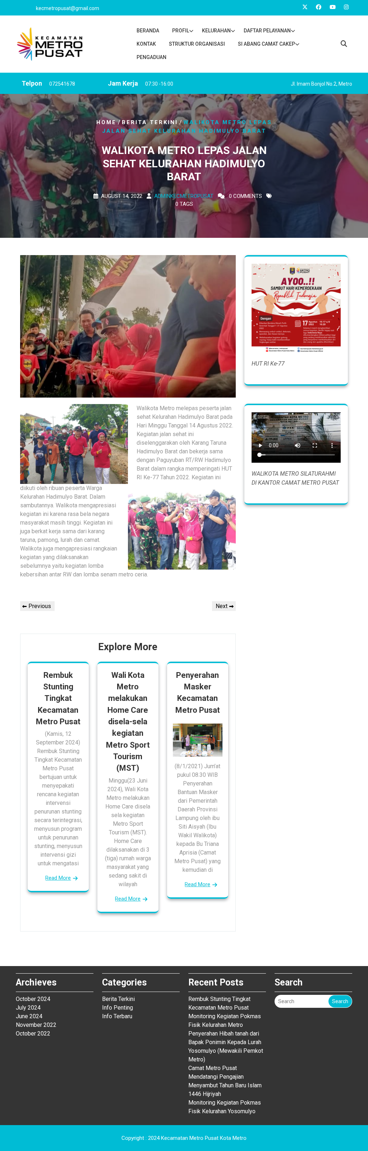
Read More (58, 878)
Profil (180, 30)
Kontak (146, 44)
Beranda (148, 30)
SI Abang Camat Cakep (266, 44)
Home (106, 122)
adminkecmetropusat (183, 195)
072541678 (62, 84)
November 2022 (36, 1024)
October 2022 (33, 1033)
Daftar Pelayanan (267, 30)
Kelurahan (216, 30)
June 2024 (29, 1016)
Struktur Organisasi (197, 44)
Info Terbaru (117, 1016)
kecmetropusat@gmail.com (67, 8)
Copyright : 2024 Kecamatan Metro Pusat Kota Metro (184, 1138)
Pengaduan (151, 57)
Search (340, 1001)
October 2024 (33, 999)
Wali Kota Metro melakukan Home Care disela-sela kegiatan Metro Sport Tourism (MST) (128, 722)
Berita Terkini (150, 122)
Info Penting (117, 1007)
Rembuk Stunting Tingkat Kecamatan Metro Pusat (58, 698)
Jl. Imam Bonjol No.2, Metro (321, 84)
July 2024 (28, 1007)
